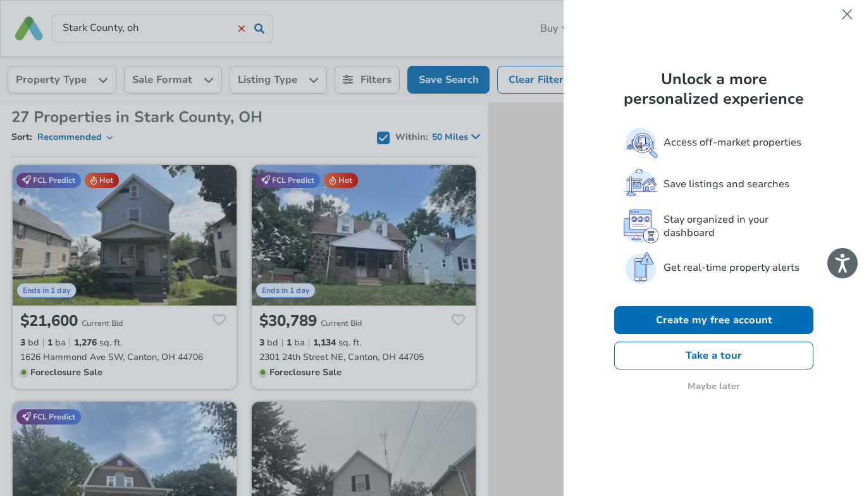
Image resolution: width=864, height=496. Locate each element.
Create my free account (714, 320)
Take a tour (714, 356)
